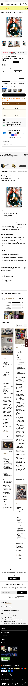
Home (2, 12)
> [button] (18, 566)
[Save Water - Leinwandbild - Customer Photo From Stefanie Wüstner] (16, 313)
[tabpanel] (14, 230)
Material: (7, 68)
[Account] (23, 4)
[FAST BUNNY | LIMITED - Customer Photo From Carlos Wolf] (11, 317)
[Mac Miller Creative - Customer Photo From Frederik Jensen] (21, 317)
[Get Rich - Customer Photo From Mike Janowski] (16, 317)
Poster (4, 71)
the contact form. (22, 572)
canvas (10, 71)
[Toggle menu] (2, 4)
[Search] (20, 4)
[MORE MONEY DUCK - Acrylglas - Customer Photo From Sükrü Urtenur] (6, 317)
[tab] (4, 172)
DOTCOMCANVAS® (8, 679)
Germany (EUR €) (7, 665)
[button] (11, 436)
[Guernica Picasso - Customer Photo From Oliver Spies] (11, 313)
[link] (14, 166)
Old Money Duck (19, 550)
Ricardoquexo (8, 62)
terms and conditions (14, 597)
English (15, 665)
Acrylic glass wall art (10, 12)
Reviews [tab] (4, 322)
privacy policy (20, 595)
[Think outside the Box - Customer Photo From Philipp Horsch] (6, 313)
